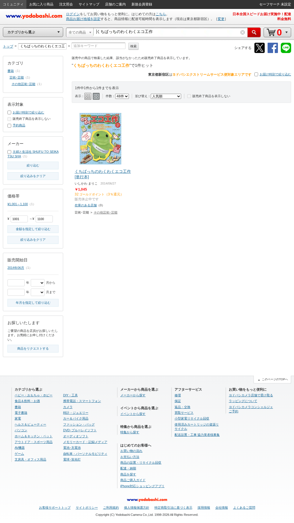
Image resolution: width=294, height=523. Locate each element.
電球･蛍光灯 (72, 459)
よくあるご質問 (244, 507)
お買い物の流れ (131, 451)
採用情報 (204, 507)
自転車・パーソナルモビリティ (85, 453)
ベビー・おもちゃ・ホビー (34, 395)
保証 (178, 401)
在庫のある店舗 (86, 205)
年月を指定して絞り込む (33, 302)
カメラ (68, 407)
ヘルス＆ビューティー (30, 424)
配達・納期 (128, 468)
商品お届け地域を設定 (83, 19)
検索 (133, 46)
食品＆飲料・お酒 (27, 401)
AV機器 (20, 447)
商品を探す (128, 474)
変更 (221, 19)
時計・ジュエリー (75, 412)
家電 (18, 418)
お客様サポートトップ (55, 507)
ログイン (73, 14)
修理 (178, 395)
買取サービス (184, 412)
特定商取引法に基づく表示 (173, 507)
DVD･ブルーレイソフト (80, 430)
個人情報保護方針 (136, 507)
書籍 (10, 71)
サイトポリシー (87, 507)
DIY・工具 (70, 395)
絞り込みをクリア (33, 176)
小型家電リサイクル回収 (192, 418)
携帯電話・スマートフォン (82, 401)
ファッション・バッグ (79, 424)
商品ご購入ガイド (133, 480)
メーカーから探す (133, 395)
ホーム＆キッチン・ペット (34, 436)
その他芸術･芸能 (105, 212)
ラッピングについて (243, 401)
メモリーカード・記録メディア (85, 442)
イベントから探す (133, 414)
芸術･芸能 (16, 77)
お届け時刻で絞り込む (275, 74)
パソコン (21, 430)
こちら (161, 14)
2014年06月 (15, 267)
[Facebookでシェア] (273, 52)
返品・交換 (182, 407)
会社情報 (221, 507)
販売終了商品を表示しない (211, 96)
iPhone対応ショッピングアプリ (142, 486)
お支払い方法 (129, 457)
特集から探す (129, 432)
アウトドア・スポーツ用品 (34, 442)
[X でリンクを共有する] (259, 52)
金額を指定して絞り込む (33, 229)
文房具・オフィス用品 (30, 459)
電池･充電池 (72, 447)
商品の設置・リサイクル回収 (140, 462)
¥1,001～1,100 (17, 204)
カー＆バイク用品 (75, 418)
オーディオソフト (75, 436)
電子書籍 (21, 412)
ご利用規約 (111, 507)
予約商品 (19, 125)
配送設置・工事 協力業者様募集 (197, 434)
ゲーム (19, 453)
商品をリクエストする (33, 348)
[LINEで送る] (286, 52)
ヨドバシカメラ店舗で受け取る (251, 395)
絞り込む (33, 165)
